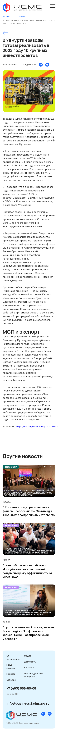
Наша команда (10, 666)
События (11, 679)
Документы (30, 661)
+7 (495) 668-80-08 (21, 688)
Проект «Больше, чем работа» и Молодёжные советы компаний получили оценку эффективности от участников (27, 571)
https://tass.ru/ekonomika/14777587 (37, 426)
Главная (6, 16)
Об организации (13, 657)
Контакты (29, 667)
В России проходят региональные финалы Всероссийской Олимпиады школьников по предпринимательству (29, 511)
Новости (22, 16)
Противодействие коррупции (33, 675)
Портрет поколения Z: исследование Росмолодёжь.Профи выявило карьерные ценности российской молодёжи (28, 633)
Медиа (27, 655)
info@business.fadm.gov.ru (27, 703)
